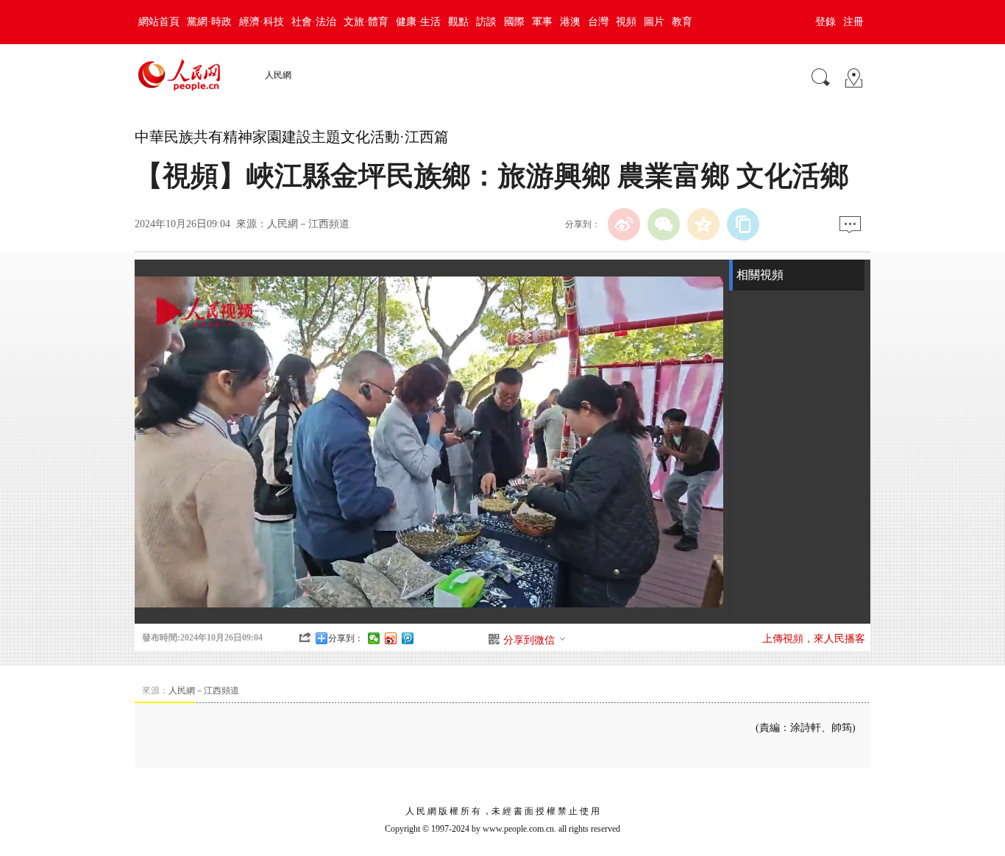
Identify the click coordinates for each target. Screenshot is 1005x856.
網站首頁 (159, 21)
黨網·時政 (209, 21)
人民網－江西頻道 (308, 223)
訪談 (486, 21)
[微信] (663, 224)
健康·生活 (418, 21)
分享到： (345, 638)
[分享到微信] (374, 638)
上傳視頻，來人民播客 (813, 638)
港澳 (570, 21)
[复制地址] (743, 224)
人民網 (278, 75)
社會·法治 (313, 21)
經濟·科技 (261, 21)
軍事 (542, 21)
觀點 (458, 21)
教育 (682, 21)
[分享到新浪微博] (391, 638)
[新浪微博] (624, 224)
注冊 (853, 21)
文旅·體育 (366, 21)
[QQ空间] (703, 224)
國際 (514, 21)
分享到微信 (529, 640)
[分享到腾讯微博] (408, 638)
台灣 (598, 21)
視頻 (626, 21)
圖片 (654, 21)
